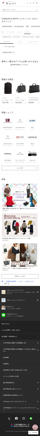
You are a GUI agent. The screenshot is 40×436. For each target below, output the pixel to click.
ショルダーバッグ (6, 36)
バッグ (27, 32)
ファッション (10, 32)
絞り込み (35, 432)
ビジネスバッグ (29, 281)
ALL (3, 32)
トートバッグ (16, 36)
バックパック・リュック (28, 36)
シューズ (19, 32)
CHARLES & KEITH (11, 281)
